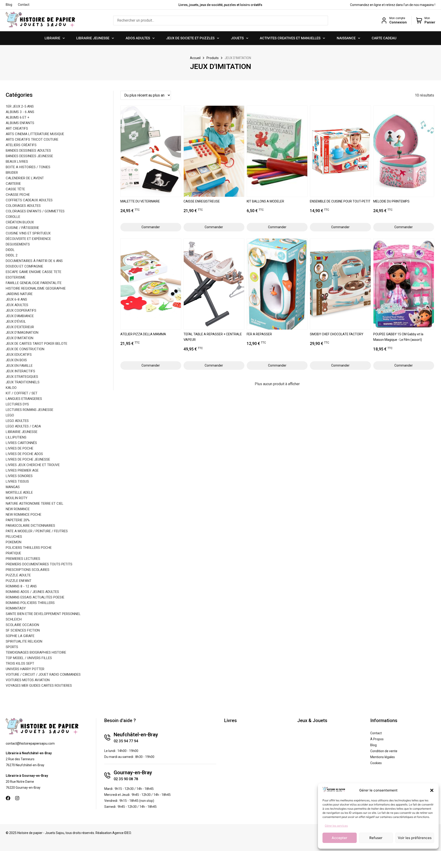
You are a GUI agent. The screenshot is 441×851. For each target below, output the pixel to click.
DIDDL (10, 250)
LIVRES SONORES (19, 476)
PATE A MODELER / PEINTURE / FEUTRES (37, 531)
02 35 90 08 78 (126, 779)
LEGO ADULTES (17, 421)
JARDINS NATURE (19, 294)
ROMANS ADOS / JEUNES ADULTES (32, 592)
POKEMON (13, 542)
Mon (427, 18)
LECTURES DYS (17, 404)
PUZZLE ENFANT (18, 581)
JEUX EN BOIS (16, 360)
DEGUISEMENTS (18, 244)
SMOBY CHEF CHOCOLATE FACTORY (336, 334)
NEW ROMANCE (18, 509)
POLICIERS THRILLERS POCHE (29, 548)
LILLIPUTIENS (16, 437)
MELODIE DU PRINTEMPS (391, 201)
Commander (150, 227)
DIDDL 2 (11, 255)
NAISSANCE (346, 38)
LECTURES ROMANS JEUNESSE (29, 410)
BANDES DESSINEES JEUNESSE (29, 156)
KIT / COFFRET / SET (21, 393)
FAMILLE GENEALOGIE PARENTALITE (34, 283)
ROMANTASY (16, 608)
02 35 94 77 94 (126, 741)
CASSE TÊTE (15, 189)
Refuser (375, 838)
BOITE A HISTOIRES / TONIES (28, 167)
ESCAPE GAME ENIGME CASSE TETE (33, 272)
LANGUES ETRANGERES (24, 399)
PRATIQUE (13, 553)
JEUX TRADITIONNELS (23, 382)
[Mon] (419, 20)
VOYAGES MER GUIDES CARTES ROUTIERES (39, 685)
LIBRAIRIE (52, 38)
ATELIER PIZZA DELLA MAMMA (143, 334)
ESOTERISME (15, 277)
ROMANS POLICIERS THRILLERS (30, 603)
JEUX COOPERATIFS (21, 310)
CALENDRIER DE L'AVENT (25, 178)
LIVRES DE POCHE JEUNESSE (28, 459)
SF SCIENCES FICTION (23, 630)
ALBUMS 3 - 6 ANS (20, 112)
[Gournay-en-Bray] (107, 775)
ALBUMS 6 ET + (17, 117)
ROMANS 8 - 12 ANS (21, 586)
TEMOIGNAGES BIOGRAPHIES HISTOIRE (36, 652)
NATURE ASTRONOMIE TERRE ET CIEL (34, 503)
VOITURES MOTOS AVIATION (28, 680)
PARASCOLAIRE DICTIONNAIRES (30, 526)
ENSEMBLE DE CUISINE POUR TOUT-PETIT (340, 201)
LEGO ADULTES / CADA (23, 426)
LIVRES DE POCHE (19, 448)
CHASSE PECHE (18, 195)
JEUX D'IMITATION (19, 338)
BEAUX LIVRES (17, 161)
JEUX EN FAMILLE (19, 366)
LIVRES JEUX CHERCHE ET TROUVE (33, 465)
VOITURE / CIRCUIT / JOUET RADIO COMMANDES (43, 674)
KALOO (11, 388)
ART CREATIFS (17, 128)
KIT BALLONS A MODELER (265, 201)
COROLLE (13, 217)
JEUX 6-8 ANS (16, 299)
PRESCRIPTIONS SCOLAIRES (27, 570)
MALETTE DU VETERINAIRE (140, 201)
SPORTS (12, 647)
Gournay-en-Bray (133, 772)
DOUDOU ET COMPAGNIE (24, 266)
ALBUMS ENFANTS (20, 123)
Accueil (195, 58)
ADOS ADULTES (138, 38)
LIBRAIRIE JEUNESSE (92, 38)
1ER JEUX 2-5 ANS (20, 106)
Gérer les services (336, 825)
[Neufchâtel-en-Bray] (107, 737)
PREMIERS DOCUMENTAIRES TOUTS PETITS (39, 564)
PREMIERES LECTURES (23, 559)
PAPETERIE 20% (18, 520)
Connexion (398, 22)
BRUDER (12, 173)
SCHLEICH (14, 619)
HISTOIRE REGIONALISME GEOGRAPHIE (36, 288)
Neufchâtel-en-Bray (136, 734)
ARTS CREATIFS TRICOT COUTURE (32, 139)
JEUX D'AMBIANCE (20, 316)
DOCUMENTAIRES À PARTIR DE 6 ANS (34, 261)
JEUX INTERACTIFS (20, 371)
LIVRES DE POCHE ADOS (24, 454)
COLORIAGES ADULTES (23, 206)
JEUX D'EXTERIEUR (20, 327)
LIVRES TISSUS (17, 481)
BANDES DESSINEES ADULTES (28, 150)
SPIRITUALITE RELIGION (24, 641)
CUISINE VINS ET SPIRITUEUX (28, 233)
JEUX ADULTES (17, 305)
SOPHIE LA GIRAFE (20, 636)
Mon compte (397, 18)
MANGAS (13, 487)
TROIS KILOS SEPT (20, 663)
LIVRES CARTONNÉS (21, 443)
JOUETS (237, 38)
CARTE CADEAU (384, 38)
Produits (212, 58)
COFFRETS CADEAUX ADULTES (29, 200)
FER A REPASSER (259, 334)
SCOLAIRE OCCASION (22, 625)
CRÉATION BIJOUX (20, 222)
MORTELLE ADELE (19, 492)
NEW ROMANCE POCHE (23, 514)
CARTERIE (13, 184)
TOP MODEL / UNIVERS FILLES (29, 658)
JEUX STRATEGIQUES (22, 377)
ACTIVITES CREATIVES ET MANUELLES (290, 38)
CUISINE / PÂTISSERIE (22, 228)
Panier (429, 22)
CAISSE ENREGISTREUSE (202, 201)
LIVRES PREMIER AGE (22, 470)
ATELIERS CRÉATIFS (21, 145)
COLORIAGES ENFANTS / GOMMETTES (35, 211)
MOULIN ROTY (16, 498)
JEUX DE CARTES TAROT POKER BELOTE (36, 344)
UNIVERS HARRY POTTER (25, 669)
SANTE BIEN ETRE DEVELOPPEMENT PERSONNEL (43, 614)
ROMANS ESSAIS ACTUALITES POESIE (35, 597)
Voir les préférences (415, 838)
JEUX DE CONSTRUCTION (25, 349)
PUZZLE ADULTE (18, 575)
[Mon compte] (384, 20)
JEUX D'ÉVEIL (16, 321)
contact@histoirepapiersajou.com (30, 743)
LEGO (10, 415)
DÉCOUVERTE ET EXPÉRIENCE (28, 239)
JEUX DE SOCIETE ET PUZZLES (190, 38)
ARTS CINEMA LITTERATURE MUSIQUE (35, 134)
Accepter (339, 838)
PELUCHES (14, 537)
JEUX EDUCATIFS (19, 355)
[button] (432, 790)
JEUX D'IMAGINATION (22, 332)
